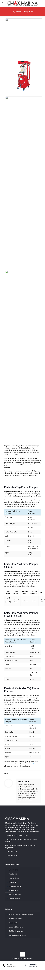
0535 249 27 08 (12, 851)
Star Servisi (13, 882)
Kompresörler (13, 923)
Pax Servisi (13, 874)
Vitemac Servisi (14, 899)
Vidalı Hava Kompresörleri (17, 935)
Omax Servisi (13, 870)
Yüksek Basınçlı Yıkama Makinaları (21, 915)
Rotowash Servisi (15, 886)
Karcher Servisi (14, 878)
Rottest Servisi (14, 890)
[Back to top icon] (22, 954)
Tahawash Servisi (15, 894)
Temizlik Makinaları (15, 919)
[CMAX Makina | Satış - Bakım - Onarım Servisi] (22, 3)
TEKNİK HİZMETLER (12, 864)
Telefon (22, 764)
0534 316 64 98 (12, 855)
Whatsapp (36, 764)
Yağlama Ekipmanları (16, 927)
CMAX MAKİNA (23, 782)
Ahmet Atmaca (28, 959)
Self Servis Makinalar (16, 931)
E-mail (28, 764)
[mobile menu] (42, 3)
